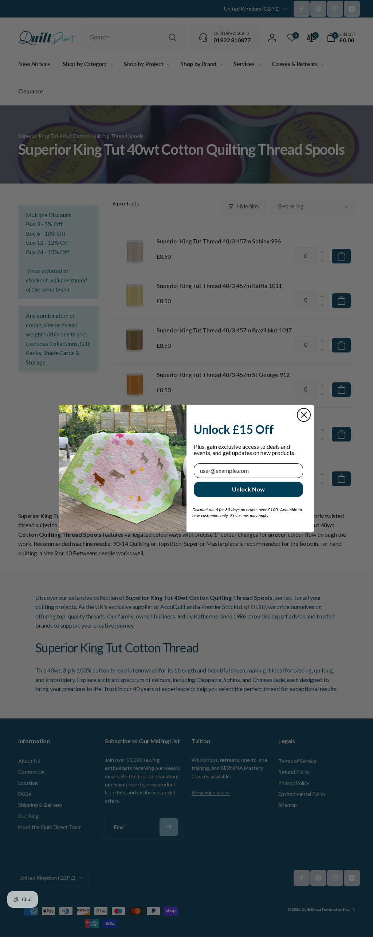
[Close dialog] (303, 414)
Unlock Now (248, 489)
